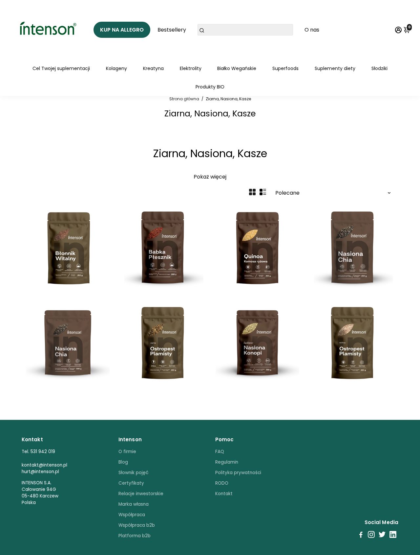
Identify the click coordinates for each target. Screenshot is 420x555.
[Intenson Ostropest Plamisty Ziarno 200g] (162, 343)
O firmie (127, 451)
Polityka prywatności (238, 473)
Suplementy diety (335, 68)
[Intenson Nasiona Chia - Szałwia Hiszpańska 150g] (352, 247)
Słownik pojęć (133, 473)
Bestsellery (172, 30)
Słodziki (379, 68)
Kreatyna (153, 68)
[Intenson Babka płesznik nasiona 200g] (162, 247)
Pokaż (201, 177)
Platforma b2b (134, 536)
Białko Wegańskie (236, 68)
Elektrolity (190, 68)
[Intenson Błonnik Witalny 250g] (68, 247)
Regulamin (226, 462)
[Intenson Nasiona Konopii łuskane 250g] (257, 343)
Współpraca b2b (136, 525)
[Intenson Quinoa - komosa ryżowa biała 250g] (257, 247)
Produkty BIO (210, 87)
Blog (123, 462)
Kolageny (116, 68)
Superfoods (285, 68)
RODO (221, 483)
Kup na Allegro (122, 30)
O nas (311, 30)
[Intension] (49, 29)
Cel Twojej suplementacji (61, 68)
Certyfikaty (131, 483)
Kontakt (224, 494)
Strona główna (184, 99)
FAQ (219, 451)
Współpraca (131, 515)
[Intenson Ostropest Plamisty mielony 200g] (352, 343)
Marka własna (133, 504)
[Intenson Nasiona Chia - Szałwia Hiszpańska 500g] (68, 343)
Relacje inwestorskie (140, 494)
